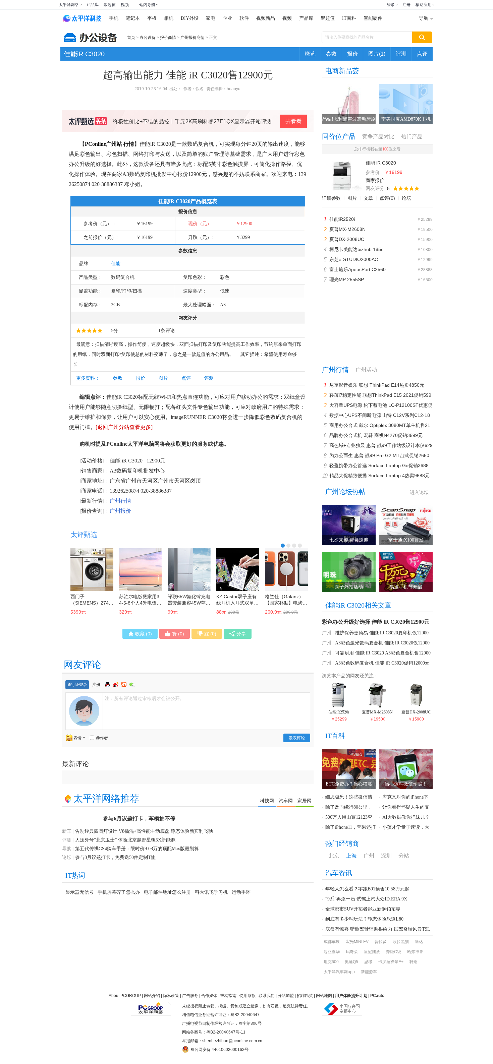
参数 (331, 54)
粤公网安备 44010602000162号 (219, 1049)
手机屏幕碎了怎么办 (119, 892)
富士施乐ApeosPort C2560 (357, 269)
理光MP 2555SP (346, 279)
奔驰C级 (393, 951)
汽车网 (286, 800)
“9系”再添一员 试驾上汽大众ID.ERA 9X (366, 898)
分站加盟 (286, 995)
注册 (406, 4)
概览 (310, 54)
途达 (419, 941)
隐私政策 (171, 995)
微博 (116, 684)
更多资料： (88, 378)
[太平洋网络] (151, 1006)
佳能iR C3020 (84, 54)
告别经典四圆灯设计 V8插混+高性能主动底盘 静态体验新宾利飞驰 (144, 831)
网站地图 (324, 995)
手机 (113, 18)
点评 (422, 54)
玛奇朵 (352, 951)
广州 (326, 632)
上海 (351, 856)
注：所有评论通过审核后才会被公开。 (144, 698)
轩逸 (413, 961)
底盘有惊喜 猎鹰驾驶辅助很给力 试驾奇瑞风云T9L (377, 929)
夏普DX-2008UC (346, 239)
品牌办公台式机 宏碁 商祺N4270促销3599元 (376, 435)
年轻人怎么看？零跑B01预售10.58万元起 (367, 888)
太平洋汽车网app (339, 971)
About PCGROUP (125, 995)
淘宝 (124, 684)
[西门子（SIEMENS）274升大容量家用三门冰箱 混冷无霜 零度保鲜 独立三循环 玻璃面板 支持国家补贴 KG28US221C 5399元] (91, 569)
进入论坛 (419, 492)
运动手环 (241, 892)
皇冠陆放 (372, 951)
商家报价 (375, 180)
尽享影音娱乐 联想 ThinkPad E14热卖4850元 (376, 385)
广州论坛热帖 (345, 491)
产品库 (93, 4)
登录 (391, 4)
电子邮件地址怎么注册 (167, 892)
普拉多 (381, 941)
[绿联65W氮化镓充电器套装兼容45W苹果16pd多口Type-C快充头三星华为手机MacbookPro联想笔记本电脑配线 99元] (189, 569)
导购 (66, 848)
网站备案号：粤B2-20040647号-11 (213, 1032)
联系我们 (267, 995)
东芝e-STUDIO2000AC (353, 259)
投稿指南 (228, 995)
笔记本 (133, 18)
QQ (108, 684)
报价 (352, 54)
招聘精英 (305, 995)
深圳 (386, 856)
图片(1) (376, 54)
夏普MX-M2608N (347, 229)
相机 (168, 18)
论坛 (406, 198)
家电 (210, 18)
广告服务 (190, 995)
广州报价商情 (192, 37)
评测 (401, 54)
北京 (334, 856)
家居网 (304, 800)
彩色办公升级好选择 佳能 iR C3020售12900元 (375, 622)
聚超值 (110, 4)
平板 (152, 18)
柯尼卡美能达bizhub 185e (356, 249)
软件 (244, 18)
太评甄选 (83, 534)
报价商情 (168, 37)
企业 (227, 18)
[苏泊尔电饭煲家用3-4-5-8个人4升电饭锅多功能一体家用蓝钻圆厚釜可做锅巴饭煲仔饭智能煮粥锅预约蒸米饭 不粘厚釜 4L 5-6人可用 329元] (140, 569)
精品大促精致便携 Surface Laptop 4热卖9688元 (379, 475)
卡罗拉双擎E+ (390, 961)
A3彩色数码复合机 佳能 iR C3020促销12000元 (382, 663)
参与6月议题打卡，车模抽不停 (139, 818)
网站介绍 (152, 995)
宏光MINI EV (357, 941)
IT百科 (349, 18)
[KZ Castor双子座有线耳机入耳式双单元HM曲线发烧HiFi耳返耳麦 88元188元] (237, 569)
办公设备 (148, 37)
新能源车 (369, 971)
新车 (66, 831)
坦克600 (331, 961)
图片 (163, 378)
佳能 (115, 263)
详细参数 (331, 198)
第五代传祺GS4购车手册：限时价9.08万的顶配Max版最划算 (137, 848)
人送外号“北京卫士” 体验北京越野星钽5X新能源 (125, 839)
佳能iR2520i (342, 219)
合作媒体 (209, 995)
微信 (132, 684)
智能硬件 (373, 18)
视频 (125, 4)
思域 (368, 961)
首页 (131, 37)
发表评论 (297, 738)
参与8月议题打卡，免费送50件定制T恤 (115, 857)
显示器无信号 (79, 892)
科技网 (267, 800)
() (143, 633)
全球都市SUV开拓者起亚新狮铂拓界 (362, 909)
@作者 (102, 738)
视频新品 (265, 18)
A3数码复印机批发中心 (137, 471)
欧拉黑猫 (401, 941)
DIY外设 (190, 18)
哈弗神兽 (415, 951)
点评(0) (387, 198)
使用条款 (247, 995)
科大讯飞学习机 (211, 892)
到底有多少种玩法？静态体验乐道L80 (364, 919)
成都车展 (332, 941)
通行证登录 (77, 684)
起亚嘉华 (332, 951)
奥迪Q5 (351, 961)
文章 (368, 198)
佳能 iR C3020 (126, 460)
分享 (241, 633)
